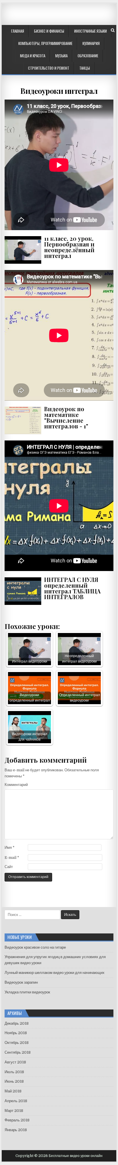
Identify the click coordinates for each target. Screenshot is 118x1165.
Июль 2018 (14, 1072)
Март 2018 (14, 1110)
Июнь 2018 (14, 1081)
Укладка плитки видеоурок (27, 992)
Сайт (9, 867)
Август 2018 (15, 1062)
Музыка (61, 56)
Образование (88, 56)
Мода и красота (32, 56)
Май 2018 (13, 1091)
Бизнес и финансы (49, 31)
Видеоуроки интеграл (59, 91)
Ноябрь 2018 (16, 1033)
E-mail (12, 857)
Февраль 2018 (17, 1120)
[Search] (113, 30)
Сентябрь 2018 (18, 1052)
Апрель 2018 (16, 1101)
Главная (17, 31)
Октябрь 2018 (17, 1042)
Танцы (84, 68)
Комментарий (16, 785)
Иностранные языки (90, 31)
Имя (10, 847)
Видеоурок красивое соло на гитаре (35, 947)
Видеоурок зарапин (21, 982)
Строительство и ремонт (48, 68)
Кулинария (91, 43)
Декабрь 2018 (17, 1023)
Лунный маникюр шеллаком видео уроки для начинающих (55, 972)
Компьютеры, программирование (45, 43)
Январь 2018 (16, 1130)
